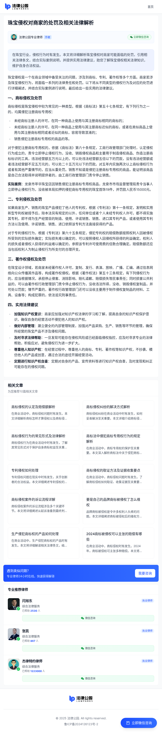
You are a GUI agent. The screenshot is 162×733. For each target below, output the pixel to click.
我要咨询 (145, 573)
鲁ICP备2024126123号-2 (81, 724)
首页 (151, 6)
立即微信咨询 (142, 723)
